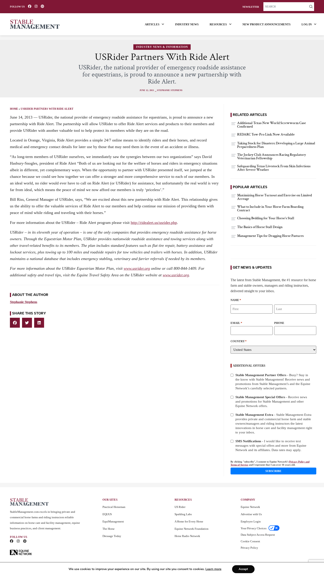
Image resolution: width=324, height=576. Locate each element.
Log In (307, 24)
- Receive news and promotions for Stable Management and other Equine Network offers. (271, 401)
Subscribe (273, 471)
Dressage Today (111, 536)
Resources (218, 24)
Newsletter (250, 7)
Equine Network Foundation (192, 528)
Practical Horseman (113, 507)
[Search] (311, 6)
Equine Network (250, 507)
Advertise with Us (251, 514)
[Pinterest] (42, 6)
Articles (152, 24)
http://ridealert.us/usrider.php (154, 222)
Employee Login (251, 521)
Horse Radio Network (187, 536)
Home (14, 108)
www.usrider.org (137, 268)
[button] (15, 323)
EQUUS (107, 514)
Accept (243, 569)
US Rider (180, 507)
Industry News (187, 24)
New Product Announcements (266, 24)
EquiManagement (113, 521)
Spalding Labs (183, 514)
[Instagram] (36, 6)
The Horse (108, 528)
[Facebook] (29, 6)
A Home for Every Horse (189, 521)
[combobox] (285, 6)
